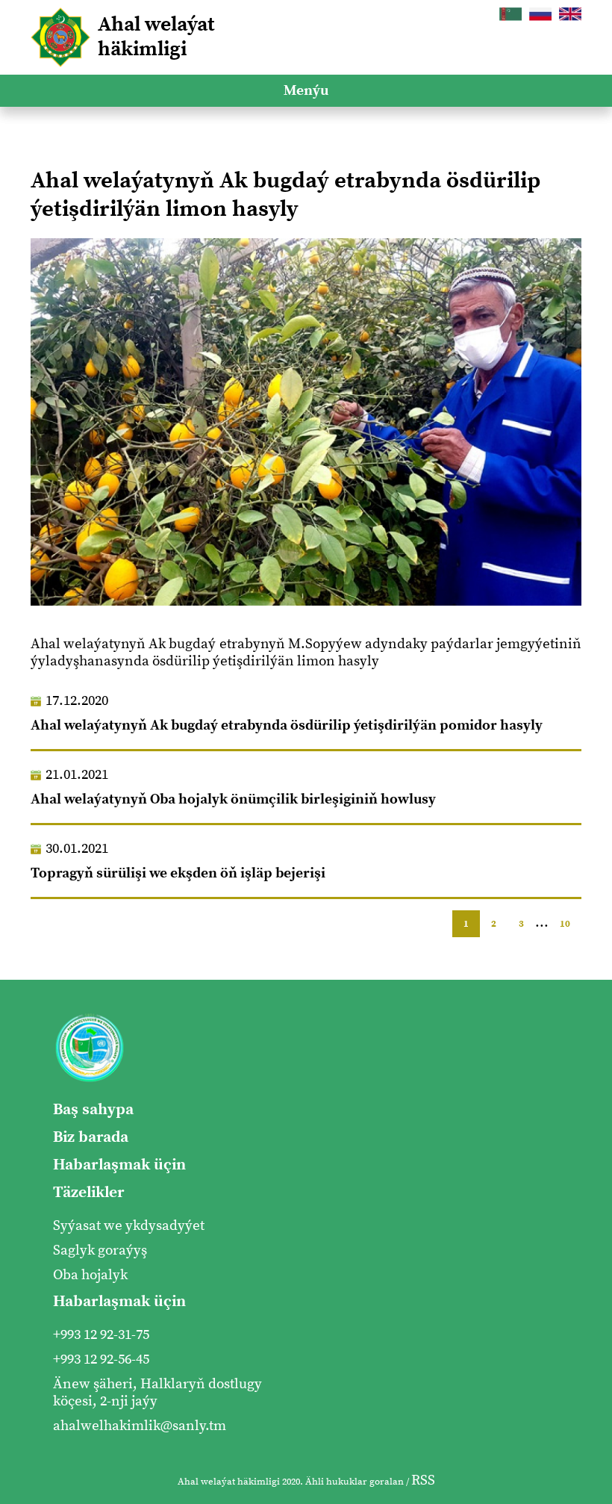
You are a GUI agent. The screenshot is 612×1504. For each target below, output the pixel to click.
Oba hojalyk (90, 1275)
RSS (423, 1480)
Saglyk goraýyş (100, 1250)
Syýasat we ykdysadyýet (128, 1225)
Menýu (306, 90)
